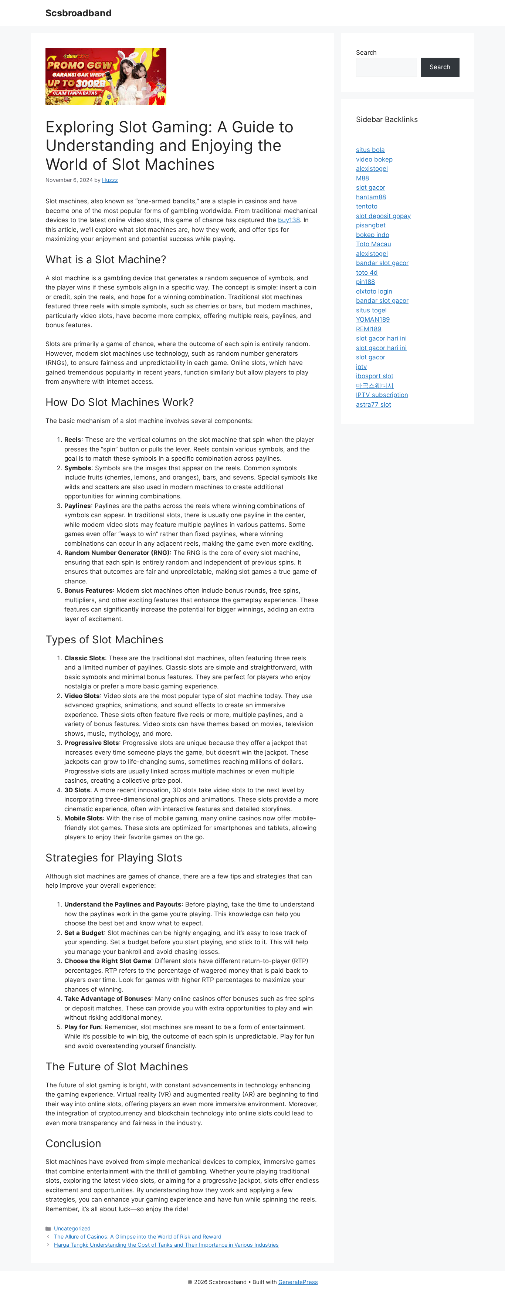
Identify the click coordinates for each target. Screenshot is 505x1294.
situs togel (371, 310)
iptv (361, 366)
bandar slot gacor (382, 263)
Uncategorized (72, 1228)
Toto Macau (373, 244)
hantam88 (371, 197)
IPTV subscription (382, 395)
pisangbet (371, 225)
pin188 (365, 281)
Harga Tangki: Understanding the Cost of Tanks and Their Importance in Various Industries (166, 1245)
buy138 (289, 220)
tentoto (366, 206)
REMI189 (369, 329)
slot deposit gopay (383, 216)
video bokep (374, 159)
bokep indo (372, 234)
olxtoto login (374, 291)
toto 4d (367, 272)
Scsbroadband (78, 12)
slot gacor (370, 187)
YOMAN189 (373, 319)
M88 (362, 178)
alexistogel (372, 168)
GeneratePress (298, 1281)
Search (366, 52)
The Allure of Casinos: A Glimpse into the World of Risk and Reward (137, 1236)
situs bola (370, 149)
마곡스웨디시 (375, 385)
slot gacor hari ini (381, 338)
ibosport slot (374, 376)
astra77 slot (373, 404)
